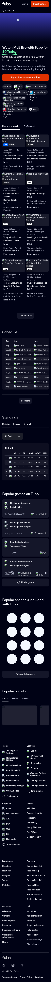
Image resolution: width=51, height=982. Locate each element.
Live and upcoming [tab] (11, 126)
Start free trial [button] (39, 4)
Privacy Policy (26, 977)
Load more (24, 315)
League (16, 424)
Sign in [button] (25, 4)
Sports (5, 698)
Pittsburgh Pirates (15, 103)
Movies (25, 698)
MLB (20, 86)
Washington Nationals (17, 92)
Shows (15, 698)
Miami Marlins (40, 92)
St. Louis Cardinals (37, 86)
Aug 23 (8, 346)
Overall (27, 424)
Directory (38, 977)
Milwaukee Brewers (16, 98)
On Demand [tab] (29, 126)
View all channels (25, 674)
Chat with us (33, 944)
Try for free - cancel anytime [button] (25, 77)
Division (6, 424)
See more (25, 401)
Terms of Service (9, 977)
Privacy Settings (34, 939)
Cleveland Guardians (16, 109)
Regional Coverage (36, 193)
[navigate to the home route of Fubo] (6, 4)
